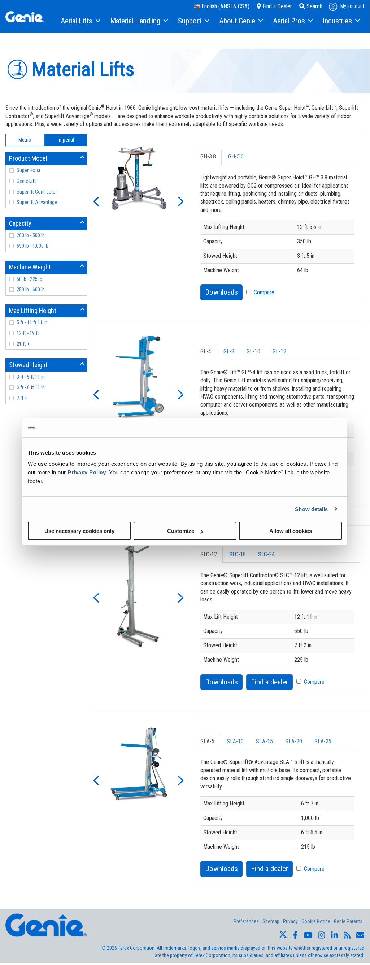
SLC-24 (266, 554)
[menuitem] (80, 21)
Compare (264, 292)
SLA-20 (293, 741)
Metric (24, 140)
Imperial (66, 140)
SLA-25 (322, 741)
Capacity (20, 223)
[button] (95, 201)
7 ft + (22, 398)
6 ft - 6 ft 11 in (31, 387)
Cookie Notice (315, 921)
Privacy (290, 921)
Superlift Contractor (37, 192)
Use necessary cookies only (79, 531)
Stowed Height (28, 365)
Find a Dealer (276, 6)
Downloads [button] (221, 292)
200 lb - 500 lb (31, 235)
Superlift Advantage (37, 202)
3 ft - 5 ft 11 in (31, 377)
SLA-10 (235, 741)
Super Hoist (28, 170)
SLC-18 (237, 554)
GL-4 (205, 351)
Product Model (28, 158)
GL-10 (253, 351)
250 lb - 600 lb (31, 289)
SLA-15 (264, 741)
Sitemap (270, 921)
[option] (138, 179)
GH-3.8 (208, 156)
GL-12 (279, 351)
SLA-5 (207, 741)
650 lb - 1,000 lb (32, 246)
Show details (311, 509)
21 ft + (23, 344)
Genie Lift (26, 181)
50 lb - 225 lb (29, 279)
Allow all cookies (290, 531)
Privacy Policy (87, 472)
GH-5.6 (236, 156)
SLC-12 (208, 554)
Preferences (246, 921)
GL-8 (228, 351)
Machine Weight (30, 267)
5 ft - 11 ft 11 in (32, 322)
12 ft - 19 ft (28, 333)
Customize (180, 531)
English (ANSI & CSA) (224, 6)
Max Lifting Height (32, 310)
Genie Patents (348, 921)
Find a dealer (269, 682)
